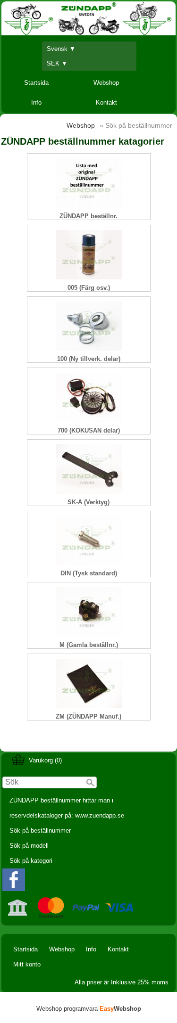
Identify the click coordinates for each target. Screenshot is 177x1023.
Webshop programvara (88, 1008)
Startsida (36, 82)
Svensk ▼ (61, 48)
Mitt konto (27, 964)
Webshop (106, 82)
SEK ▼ (57, 63)
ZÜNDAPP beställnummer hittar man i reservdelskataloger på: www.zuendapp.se (66, 808)
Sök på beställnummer (40, 830)
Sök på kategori (30, 860)
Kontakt (106, 102)
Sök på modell (29, 845)
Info (36, 102)
